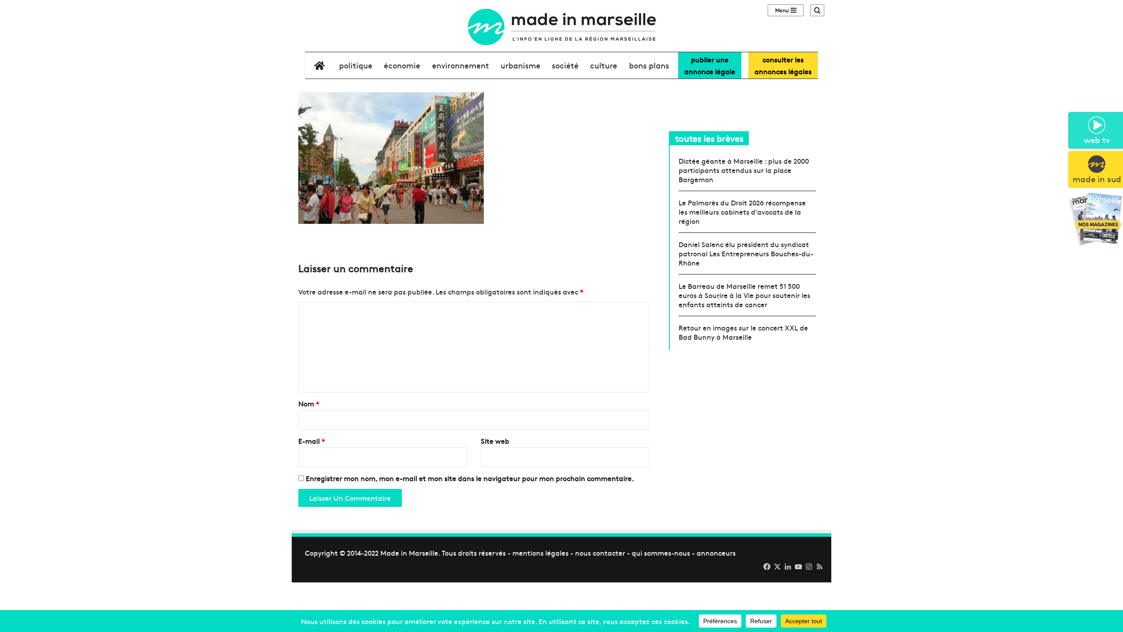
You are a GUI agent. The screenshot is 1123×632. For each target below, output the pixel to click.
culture (603, 65)
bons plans (649, 65)
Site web (495, 440)
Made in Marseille (409, 552)
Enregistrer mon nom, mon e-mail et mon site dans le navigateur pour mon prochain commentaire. (470, 478)
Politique (355, 65)
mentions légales (540, 552)
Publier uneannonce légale (709, 65)
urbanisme (520, 65)
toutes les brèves (709, 138)
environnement (460, 65)
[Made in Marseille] (561, 27)
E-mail (311, 440)
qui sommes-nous (661, 552)
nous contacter (600, 552)
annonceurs (716, 552)
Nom (308, 403)
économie (402, 65)
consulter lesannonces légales (783, 65)
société (565, 65)
